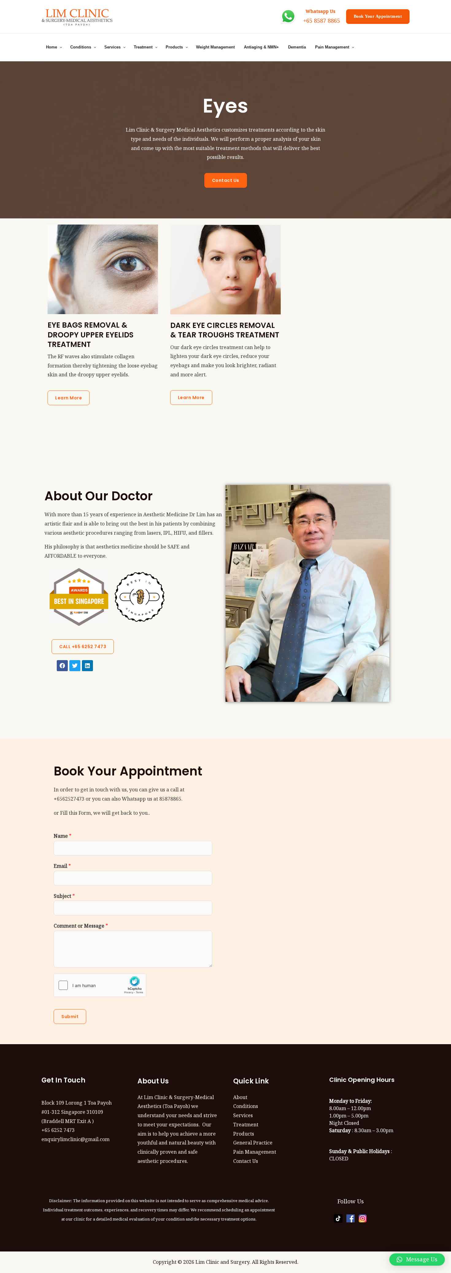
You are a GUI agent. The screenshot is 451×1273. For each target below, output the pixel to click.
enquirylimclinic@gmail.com (75, 1139)
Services (243, 1115)
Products (243, 1133)
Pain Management (254, 1151)
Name (62, 836)
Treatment (245, 1124)
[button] (417, 1259)
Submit (70, 1016)
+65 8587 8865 (321, 20)
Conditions (245, 1106)
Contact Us (245, 1161)
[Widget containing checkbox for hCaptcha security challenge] (100, 985)
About (240, 1097)
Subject (64, 896)
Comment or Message (81, 925)
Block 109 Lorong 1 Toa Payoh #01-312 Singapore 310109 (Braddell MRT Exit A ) (76, 1111)
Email (62, 866)
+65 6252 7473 (58, 1130)
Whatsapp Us (319, 11)
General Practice (252, 1142)
